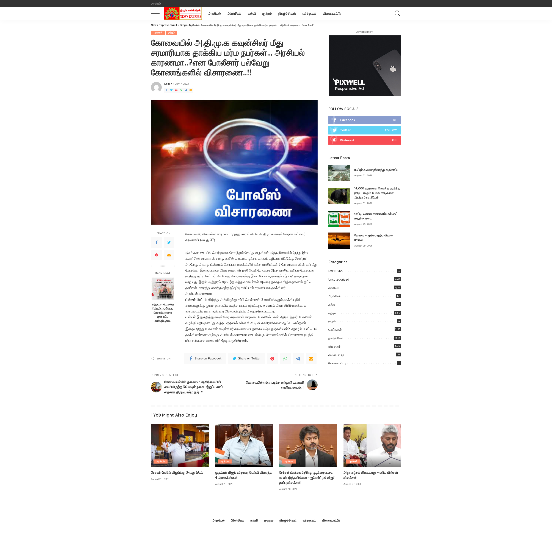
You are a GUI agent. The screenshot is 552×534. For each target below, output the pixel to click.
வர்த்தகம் (334, 346)
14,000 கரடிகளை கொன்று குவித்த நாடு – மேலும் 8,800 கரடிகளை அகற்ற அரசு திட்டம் (377, 192)
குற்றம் (171, 32)
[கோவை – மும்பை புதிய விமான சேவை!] (339, 241)
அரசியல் (158, 32)
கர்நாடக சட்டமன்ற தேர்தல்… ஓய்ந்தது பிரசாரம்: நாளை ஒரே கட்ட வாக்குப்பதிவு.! (163, 312)
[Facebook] (156, 242)
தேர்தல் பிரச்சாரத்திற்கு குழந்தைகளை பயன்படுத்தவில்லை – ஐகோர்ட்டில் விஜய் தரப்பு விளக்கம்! (307, 477)
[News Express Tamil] (183, 13)
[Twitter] (169, 242)
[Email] (169, 255)
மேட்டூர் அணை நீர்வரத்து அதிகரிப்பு (376, 170)
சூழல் (332, 321)
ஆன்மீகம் (334, 296)
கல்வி (331, 305)
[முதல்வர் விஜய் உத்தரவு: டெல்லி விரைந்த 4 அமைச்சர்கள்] (244, 445)
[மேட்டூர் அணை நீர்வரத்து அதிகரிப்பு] (339, 173)
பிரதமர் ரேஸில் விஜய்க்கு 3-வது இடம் (177, 472)
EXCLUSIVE (335, 271)
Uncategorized (338, 279)
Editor (168, 84)
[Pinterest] (156, 255)
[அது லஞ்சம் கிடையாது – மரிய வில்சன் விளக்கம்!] (372, 445)
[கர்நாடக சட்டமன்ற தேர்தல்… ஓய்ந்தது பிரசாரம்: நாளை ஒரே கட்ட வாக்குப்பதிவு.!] (163, 289)
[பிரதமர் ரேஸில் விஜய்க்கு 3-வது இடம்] (180, 445)
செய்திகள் (335, 330)
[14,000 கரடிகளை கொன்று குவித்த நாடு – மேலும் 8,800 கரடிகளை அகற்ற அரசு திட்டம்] (339, 196)
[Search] (397, 13)
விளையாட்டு (336, 355)
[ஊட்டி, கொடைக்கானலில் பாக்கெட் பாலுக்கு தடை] (339, 219)
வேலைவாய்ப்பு (337, 363)
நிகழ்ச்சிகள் (335, 338)
